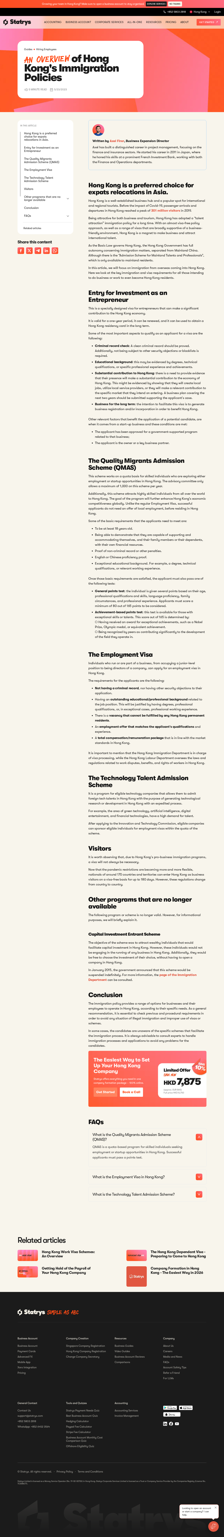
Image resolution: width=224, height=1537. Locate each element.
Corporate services (109, 22)
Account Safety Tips (174, 1367)
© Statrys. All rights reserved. (35, 1471)
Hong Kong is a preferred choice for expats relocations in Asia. (40, 137)
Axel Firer (117, 141)
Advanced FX (25, 1356)
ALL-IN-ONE (134, 22)
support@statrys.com (30, 1415)
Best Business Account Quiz (82, 1415)
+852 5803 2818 (27, 1421)
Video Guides (122, 1351)
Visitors (28, 189)
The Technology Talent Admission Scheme (38, 179)
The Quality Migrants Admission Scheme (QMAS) (41, 160)
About (184, 22)
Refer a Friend (171, 1372)
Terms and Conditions (90, 1471)
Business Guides (124, 1345)
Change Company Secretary (82, 1356)
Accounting (53, 22)
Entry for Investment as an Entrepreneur (41, 149)
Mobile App (24, 1362)
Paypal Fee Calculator (79, 1426)
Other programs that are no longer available (42, 198)
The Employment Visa (38, 169)
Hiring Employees (46, 49)
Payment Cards (27, 1351)
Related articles (32, 228)
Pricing (171, 22)
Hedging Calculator (77, 1421)
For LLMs (168, 1378)
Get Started (206, 22)
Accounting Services (126, 1410)
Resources (154, 22)
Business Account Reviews (130, 1356)
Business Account (78, 22)
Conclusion (31, 208)
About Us (168, 1345)
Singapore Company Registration (85, 1345)
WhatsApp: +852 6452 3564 (34, 1426)
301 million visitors (165, 210)
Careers (167, 1351)
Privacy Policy (65, 1471)
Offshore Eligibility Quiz (80, 1446)
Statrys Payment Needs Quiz (82, 1410)
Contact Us (24, 1410)
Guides (28, 49)
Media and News (172, 1356)
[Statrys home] (5, 22)
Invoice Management (127, 1415)
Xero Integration (27, 1367)
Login (217, 11)
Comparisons (122, 1362)
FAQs (27, 215)
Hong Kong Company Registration (86, 1351)
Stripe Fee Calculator (78, 1432)
